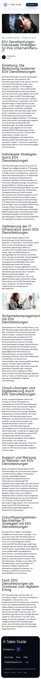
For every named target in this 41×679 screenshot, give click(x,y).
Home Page (8, 657)
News (18, 657)
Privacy (13, 672)
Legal (25, 672)
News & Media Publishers (11, 38)
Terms (19, 672)
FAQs (26, 657)
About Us (6, 672)
